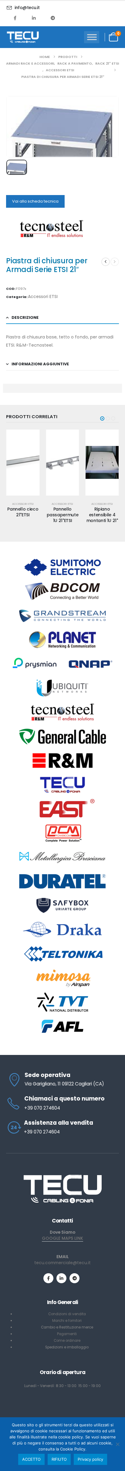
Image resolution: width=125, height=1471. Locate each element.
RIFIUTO (59, 1459)
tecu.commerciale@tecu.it (62, 1263)
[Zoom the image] (62, 1176)
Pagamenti (67, 1334)
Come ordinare (67, 1340)
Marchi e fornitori (67, 1320)
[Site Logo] (22, 37)
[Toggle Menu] (92, 37)
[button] (102, 418)
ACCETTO (31, 1459)
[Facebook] (15, 18)
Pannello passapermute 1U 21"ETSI (63, 515)
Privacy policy (90, 1459)
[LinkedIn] (34, 18)
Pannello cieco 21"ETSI (22, 512)
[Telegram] (53, 18)
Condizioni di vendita (67, 1314)
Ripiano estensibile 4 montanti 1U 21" (102, 515)
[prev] (105, 262)
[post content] (22, 462)
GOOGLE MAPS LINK (62, 1238)
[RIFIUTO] (117, 1444)
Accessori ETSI (43, 296)
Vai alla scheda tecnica (35, 201)
